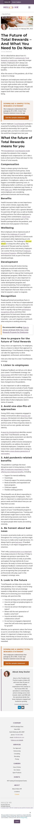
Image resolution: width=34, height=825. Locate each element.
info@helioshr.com (19, 737)
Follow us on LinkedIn (17, 740)
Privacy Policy (23, 817)
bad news (18, 542)
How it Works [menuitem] (17, 767)
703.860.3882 (19, 734)
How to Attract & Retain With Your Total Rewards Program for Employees (16, 329)
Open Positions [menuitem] (17, 772)
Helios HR (7, 2)
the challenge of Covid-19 (16, 234)
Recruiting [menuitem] (17, 756)
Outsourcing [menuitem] (17, 751)
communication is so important (20, 551)
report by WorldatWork (10, 432)
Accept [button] (17, 821)
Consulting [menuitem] (17, 753)
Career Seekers (16, 2)
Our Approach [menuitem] (17, 748)
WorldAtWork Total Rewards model (17, 151)
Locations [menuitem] (17, 791)
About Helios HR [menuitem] (17, 789)
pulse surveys (6, 375)
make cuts (8, 190)
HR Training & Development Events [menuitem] (17, 780)
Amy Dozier (14, 29)
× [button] (30, 812)
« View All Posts (5, 14)
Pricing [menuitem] (17, 759)
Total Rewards (6, 51)
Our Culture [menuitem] (17, 770)
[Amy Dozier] (4, 26)
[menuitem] (17, 794)
